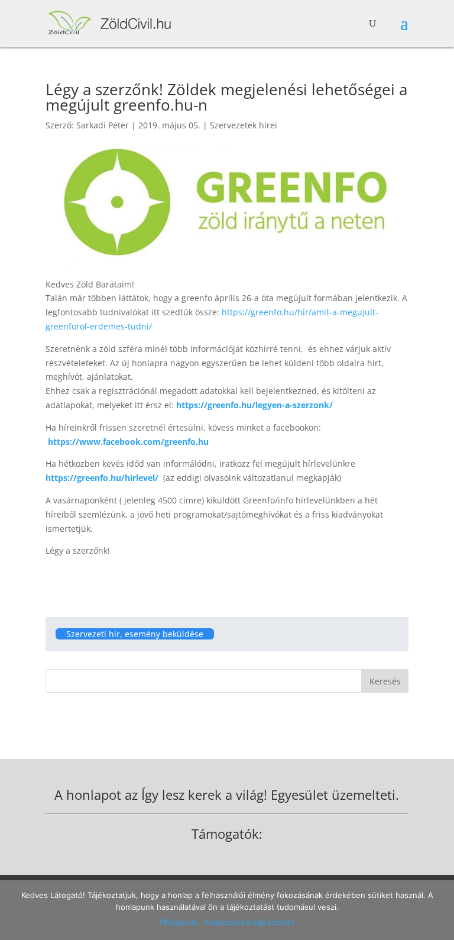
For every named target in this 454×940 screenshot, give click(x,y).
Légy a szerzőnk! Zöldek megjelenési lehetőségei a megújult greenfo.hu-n (226, 97)
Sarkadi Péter (102, 125)
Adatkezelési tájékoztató (249, 922)
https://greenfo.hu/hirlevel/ (102, 477)
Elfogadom (178, 922)
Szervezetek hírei (243, 125)
